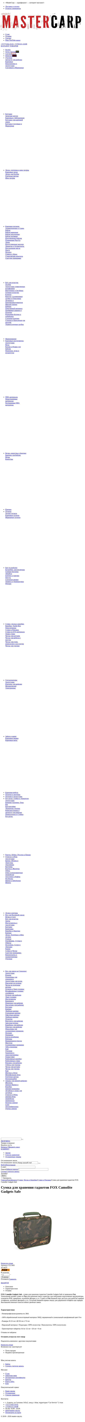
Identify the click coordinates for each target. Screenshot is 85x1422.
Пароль (3, 1169)
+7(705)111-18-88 (20, 44)
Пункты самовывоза (13, 8)
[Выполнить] (39, 1163)
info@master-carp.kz (12, 1410)
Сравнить (12, 1279)
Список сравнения (12, 1155)
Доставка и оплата (12, 6)
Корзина (4, 1147)
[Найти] (22, 1139)
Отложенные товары (13, 1157)
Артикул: (4, 1265)
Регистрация (10, 1165)
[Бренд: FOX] (5, 1270)
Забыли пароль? (12, 1169)
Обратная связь (11, 1376)
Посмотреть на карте (13, 1412)
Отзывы (8, 36)
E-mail (3, 1167)
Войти (3, 1165)
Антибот (4, 1173)
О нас (7, 34)
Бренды (8, 1379)
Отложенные (10, 1393)
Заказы (8, 1153)
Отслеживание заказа (9, 1163)
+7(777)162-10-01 (7, 44)
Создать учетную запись (10, 1171)
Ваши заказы (10, 1391)
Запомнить (7, 1178)
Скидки (8, 38)
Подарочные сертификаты (15, 1378)
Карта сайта (9, 1381)
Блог (7, 1383)
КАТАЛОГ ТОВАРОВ (9, 46)
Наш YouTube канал (12, 40)
